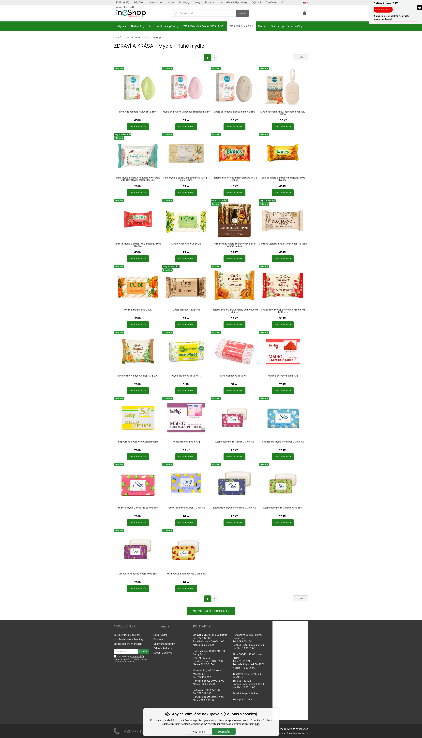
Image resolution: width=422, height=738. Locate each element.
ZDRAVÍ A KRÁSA (132, 37)
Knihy (262, 26)
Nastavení (199, 731)
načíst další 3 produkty (211, 611)
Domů (118, 37)
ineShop (303, 728)
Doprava (158, 639)
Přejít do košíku (383, 9)
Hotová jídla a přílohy (163, 26)
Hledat (242, 13)
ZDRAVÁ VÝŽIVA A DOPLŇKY (203, 26)
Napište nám (160, 635)
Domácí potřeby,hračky (286, 26)
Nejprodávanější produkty (233, 2)
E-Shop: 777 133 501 (244, 699)
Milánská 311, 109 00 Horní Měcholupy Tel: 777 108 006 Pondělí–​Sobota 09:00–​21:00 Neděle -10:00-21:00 (208, 677)
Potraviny (137, 26)
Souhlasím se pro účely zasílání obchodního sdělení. (130, 659)
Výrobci (256, 2)
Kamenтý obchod (162, 652)
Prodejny (184, 2)
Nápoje (121, 26)
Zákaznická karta (162, 648)
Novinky (209, 2)
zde (257, 723)
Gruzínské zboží (274, 2)
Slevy (197, 2)
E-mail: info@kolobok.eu (245, 693)
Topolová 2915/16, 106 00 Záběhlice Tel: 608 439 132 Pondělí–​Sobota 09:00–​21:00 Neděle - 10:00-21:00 (248, 681)
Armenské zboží (125, 7)
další (300, 57)
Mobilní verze (300, 733)
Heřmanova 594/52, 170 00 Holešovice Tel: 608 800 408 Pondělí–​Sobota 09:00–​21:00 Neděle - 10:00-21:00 (248, 642)
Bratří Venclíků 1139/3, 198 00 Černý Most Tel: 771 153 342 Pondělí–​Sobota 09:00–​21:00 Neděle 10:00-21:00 (209, 658)
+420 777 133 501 (138, 731)
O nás (171, 2)
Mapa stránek (284, 733)
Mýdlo (146, 37)
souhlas (219, 720)
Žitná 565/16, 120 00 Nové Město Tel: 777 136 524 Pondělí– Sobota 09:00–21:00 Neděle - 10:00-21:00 (249, 661)
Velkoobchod (156, 2)
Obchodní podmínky (164, 643)
